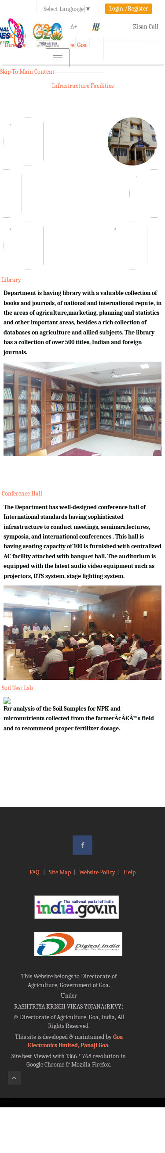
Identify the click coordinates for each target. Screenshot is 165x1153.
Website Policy (97, 872)
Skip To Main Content (27, 71)
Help (130, 872)
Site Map (60, 872)
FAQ (34, 872)
